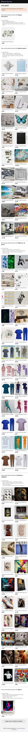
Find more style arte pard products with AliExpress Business (12, 9)
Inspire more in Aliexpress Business (14, 721)
